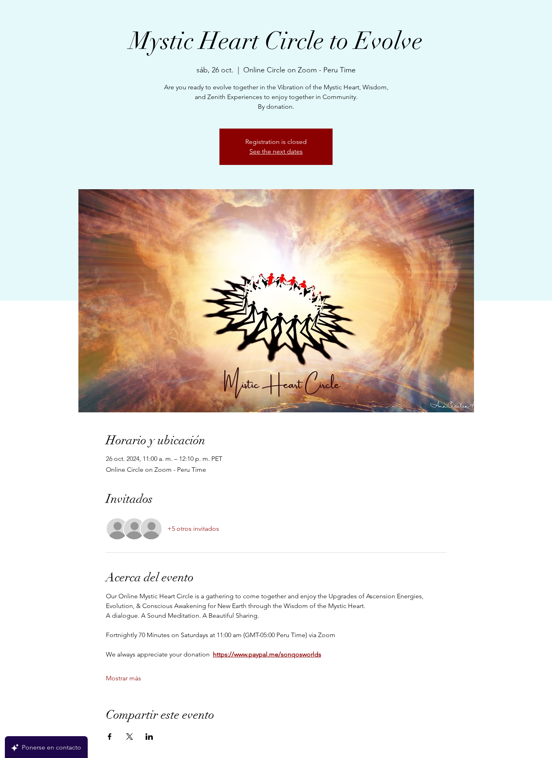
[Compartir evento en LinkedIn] (149, 736)
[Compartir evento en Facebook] (110, 736)
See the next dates (276, 151)
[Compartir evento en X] (129, 736)
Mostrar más (123, 678)
